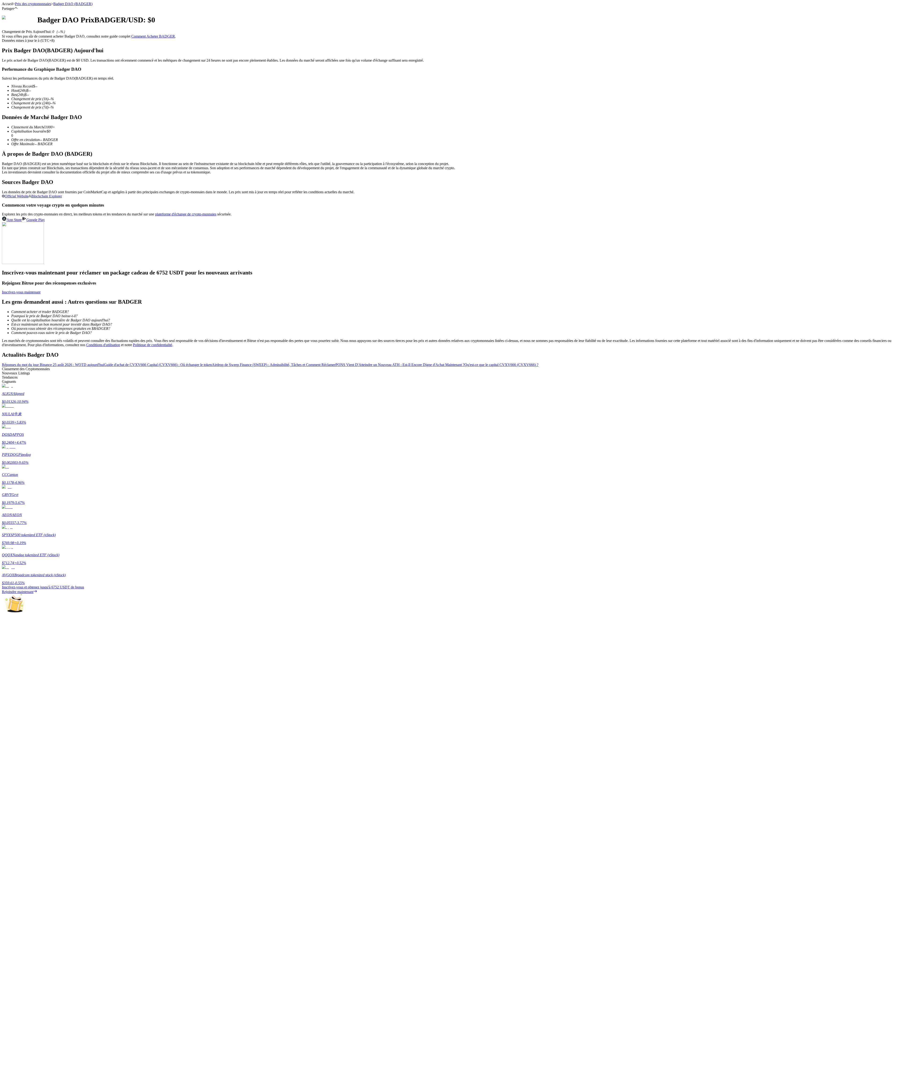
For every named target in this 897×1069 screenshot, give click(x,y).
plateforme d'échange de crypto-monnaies (185, 214)
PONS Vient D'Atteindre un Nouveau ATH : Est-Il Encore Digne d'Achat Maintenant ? (399, 365)
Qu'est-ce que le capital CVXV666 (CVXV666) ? (501, 365)
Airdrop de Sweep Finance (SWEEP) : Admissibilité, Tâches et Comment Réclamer (273, 365)
